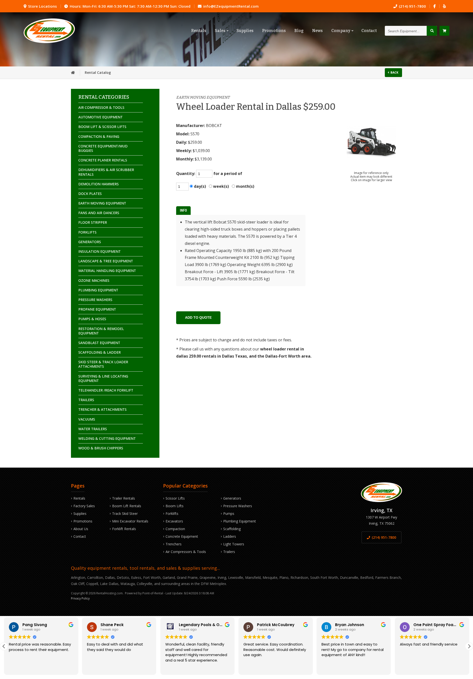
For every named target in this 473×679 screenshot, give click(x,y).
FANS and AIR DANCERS (98, 212)
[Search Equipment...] (432, 31)
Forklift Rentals (124, 528)
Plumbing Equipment (239, 521)
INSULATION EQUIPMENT (99, 251)
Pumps (228, 513)
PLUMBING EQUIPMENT (98, 290)
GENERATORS (89, 241)
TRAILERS (86, 399)
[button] (469, 646)
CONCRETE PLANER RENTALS (102, 160)
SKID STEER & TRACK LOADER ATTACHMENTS (103, 364)
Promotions (274, 30)
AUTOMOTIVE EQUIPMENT (100, 117)
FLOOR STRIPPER (92, 222)
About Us (80, 528)
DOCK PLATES (90, 193)
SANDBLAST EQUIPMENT (99, 342)
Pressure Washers (237, 506)
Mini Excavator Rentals (130, 521)
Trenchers (174, 544)
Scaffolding (232, 528)
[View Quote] (444, 31)
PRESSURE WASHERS (95, 299)
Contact (369, 30)
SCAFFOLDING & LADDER (99, 352)
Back (394, 72)
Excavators (174, 521)
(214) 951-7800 (384, 537)
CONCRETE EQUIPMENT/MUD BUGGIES (103, 148)
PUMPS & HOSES (92, 318)
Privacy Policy (80, 598)
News (317, 30)
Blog (299, 30)
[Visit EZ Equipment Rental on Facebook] (434, 6)
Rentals (198, 30)
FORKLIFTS (87, 232)
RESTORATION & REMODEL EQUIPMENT (101, 330)
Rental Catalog (98, 72)
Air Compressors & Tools (186, 551)
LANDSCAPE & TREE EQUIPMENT (105, 261)
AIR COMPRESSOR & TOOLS (101, 107)
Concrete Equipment (182, 536)
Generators (232, 498)
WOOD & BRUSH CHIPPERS (100, 448)
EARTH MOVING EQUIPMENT (102, 203)
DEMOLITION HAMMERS (98, 184)
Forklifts (172, 513)
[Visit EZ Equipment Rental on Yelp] (444, 6)
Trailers (229, 551)
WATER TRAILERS (92, 428)
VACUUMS (86, 419)
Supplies (244, 30)
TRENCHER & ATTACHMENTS (102, 409)
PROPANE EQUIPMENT (97, 309)
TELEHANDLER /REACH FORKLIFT (105, 390)
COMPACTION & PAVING (98, 136)
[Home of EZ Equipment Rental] (73, 72)
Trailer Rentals (123, 498)
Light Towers (233, 544)
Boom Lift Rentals (126, 506)
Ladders (229, 536)
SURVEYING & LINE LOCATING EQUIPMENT (103, 378)
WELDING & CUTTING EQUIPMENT (107, 438)
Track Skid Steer (125, 513)
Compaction (175, 528)
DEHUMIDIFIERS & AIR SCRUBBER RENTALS (106, 171)
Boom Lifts (175, 506)
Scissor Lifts (175, 498)
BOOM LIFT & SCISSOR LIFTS (102, 126)
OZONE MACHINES (93, 280)
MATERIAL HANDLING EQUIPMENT (107, 270)
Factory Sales (84, 506)
